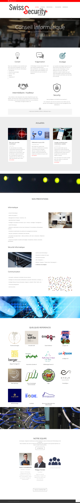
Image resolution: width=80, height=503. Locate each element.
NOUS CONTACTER (40, 490)
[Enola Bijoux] (65, 381)
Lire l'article (11, 159)
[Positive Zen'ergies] (14, 344)
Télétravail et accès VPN (38, 142)
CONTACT (37, 12)
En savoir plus (40, 35)
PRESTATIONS (49, 7)
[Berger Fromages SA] (14, 362)
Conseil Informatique (40, 27)
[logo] (48, 381)
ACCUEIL (37, 7)
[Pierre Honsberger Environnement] (31, 381)
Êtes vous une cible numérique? (14, 143)
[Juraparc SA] (65, 344)
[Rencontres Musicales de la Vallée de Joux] (48, 401)
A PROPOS (42, 7)
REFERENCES (65, 7)
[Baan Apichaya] (14, 381)
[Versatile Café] (31, 344)
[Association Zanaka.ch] (31, 362)
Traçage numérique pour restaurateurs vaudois (60, 143)
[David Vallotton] (48, 344)
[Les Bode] (31, 401)
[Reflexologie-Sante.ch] (48, 362)
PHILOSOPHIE (58, 7)
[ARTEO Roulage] (14, 401)
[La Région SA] (65, 357)
